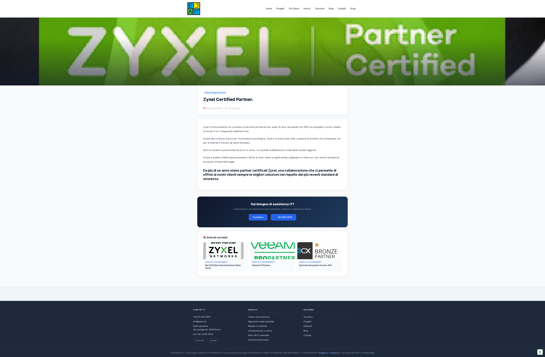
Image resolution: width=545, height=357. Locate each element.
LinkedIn (213, 340)
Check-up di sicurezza (259, 317)
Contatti (342, 8)
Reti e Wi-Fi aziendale (258, 335)
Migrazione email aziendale (261, 321)
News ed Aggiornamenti (215, 93)
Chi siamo (308, 317)
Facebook (199, 340)
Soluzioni (320, 8)
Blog (331, 8)
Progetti (280, 8)
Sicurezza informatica (258, 340)
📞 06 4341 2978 (283, 217)
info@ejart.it (335, 353)
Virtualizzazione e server (260, 331)
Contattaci (258, 217)
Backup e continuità (257, 326)
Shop (353, 8)
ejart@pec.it (323, 353)
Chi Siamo (294, 8)
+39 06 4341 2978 (201, 317)
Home (269, 8)
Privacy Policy (368, 353)
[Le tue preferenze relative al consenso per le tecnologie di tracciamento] (540, 352)
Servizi (307, 8)
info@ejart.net (200, 321)
